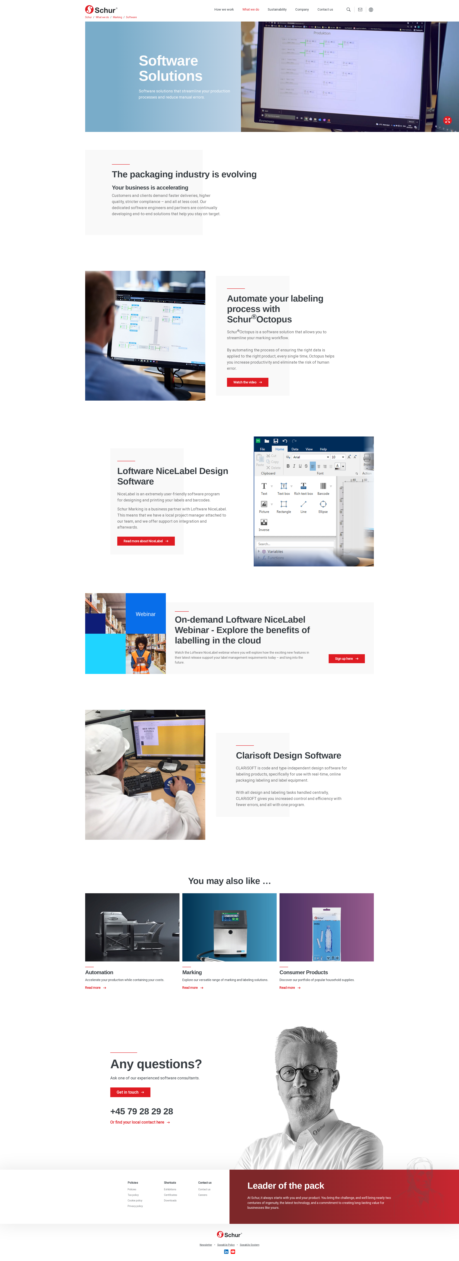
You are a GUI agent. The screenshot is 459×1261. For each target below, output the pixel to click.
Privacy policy (135, 1206)
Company (302, 9)
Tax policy (133, 1195)
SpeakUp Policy (226, 1244)
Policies (132, 1189)
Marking (117, 17)
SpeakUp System (249, 1244)
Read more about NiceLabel (143, 541)
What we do (250, 9)
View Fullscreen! (447, 120)
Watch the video (244, 382)
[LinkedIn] (226, 1251)
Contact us (325, 9)
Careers (202, 1195)
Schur (88, 17)
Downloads (170, 1200)
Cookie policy (135, 1200)
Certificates (170, 1195)
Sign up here (344, 658)
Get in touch (127, 1092)
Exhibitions (170, 1189)
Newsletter (206, 1244)
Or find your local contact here (137, 1122)
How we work (224, 9)
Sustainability (277, 9)
